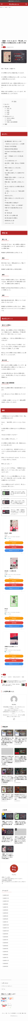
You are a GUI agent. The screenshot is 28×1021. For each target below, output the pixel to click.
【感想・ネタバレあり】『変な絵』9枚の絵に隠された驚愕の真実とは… (18, 493)
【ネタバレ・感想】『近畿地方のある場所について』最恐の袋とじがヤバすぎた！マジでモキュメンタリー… (18, 512)
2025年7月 (5, 907)
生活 (25, 1013)
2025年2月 (5, 919)
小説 (4, 47)
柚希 (8, 114)
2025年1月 (5, 922)
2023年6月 (5, 963)
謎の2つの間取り (11, 118)
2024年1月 (5, 957)
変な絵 (6, 608)
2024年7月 (5, 939)
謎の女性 (9, 120)
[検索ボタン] (26, 4)
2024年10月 (6, 930)
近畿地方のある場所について (11, 646)
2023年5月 (5, 966)
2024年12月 (6, 925)
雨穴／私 (9, 108)
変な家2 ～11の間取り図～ (11, 571)
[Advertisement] (14, 23)
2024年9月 (5, 933)
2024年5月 (5, 945)
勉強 (22, 1013)
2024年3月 (5, 951)
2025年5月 (5, 913)
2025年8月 (5, 904)
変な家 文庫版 (8, 533)
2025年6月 (5, 910)
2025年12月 (6, 895)
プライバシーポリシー (7, 986)
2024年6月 (5, 942)
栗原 (8, 110)
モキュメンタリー (16, 676)
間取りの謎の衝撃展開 (12, 122)
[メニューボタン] (1, 4)
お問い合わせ (5, 983)
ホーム (3, 989)
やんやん (14, 704)
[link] (14, 719)
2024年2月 (5, 954)
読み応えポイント (9, 116)
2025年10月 (6, 901)
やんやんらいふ (14, 4)
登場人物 (7, 106)
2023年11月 (6, 960)
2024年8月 (5, 936)
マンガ (9, 1013)
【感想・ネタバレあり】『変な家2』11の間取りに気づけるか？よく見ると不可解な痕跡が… (18, 502)
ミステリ (9, 676)
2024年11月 (6, 927)
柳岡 (8, 112)
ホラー (4, 676)
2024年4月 (5, 948)
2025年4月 (5, 916)
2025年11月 (6, 898)
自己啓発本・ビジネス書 (16, 1013)
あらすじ (7, 104)
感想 (6, 124)
